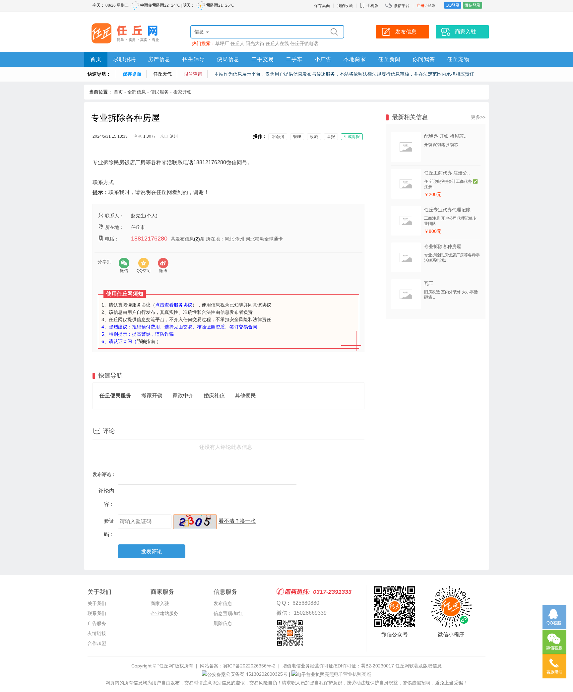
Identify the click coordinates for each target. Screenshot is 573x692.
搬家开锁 (182, 92)
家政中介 (183, 395)
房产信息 (159, 59)
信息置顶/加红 (228, 613)
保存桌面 (322, 5)
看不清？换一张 (237, 521)
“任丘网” (166, 665)
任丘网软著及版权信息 (418, 665)
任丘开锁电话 (304, 43)
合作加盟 (97, 643)
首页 (95, 59)
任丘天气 (162, 74)
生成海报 (352, 136)
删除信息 (223, 623)
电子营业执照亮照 (352, 674)
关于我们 (97, 603)
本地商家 (355, 59)
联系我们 (97, 613)
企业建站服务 (164, 613)
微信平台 (402, 5)
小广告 (323, 59)
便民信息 (228, 59)
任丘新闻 (389, 59)
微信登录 (472, 5)
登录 (431, 5)
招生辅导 (193, 59)
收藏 (314, 136)
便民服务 (159, 92)
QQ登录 (453, 5)
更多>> (478, 117)
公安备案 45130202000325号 (256, 674)
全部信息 (136, 92)
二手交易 (262, 59)
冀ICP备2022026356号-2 (249, 665)
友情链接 (97, 633)
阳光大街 (255, 43)
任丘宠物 (458, 59)
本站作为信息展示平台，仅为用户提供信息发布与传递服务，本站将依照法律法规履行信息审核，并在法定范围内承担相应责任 (344, 74)
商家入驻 (160, 603)
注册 (420, 5)
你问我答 (424, 59)
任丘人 (237, 43)
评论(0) (277, 136)
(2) (197, 239)
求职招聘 (124, 59)
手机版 (372, 5)
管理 (297, 136)
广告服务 (97, 623)
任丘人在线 (277, 43)
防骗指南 (146, 341)
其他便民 (245, 395)
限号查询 (193, 74)
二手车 (294, 59)
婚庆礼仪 (214, 395)
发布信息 (223, 603)
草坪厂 (222, 43)
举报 (331, 136)
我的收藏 (345, 5)
